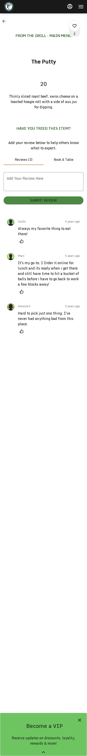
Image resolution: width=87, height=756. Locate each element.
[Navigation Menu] (81, 6)
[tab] (24, 159)
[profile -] (69, 6)
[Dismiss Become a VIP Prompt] (79, 720)
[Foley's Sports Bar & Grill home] (23, 6)
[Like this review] (23, 241)
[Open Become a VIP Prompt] (43, 752)
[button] (5, 21)
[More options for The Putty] (74, 26)
